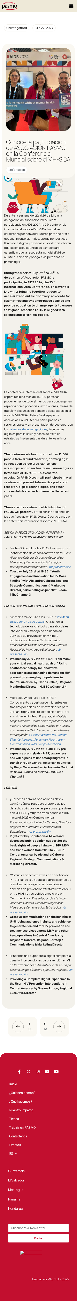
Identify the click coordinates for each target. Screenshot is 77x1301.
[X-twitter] (28, 1072)
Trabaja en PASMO (22, 1128)
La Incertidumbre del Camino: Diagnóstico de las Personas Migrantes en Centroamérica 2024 (38, 739)
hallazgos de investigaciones (28, 429)
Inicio (13, 1084)
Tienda (14, 1119)
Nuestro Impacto (21, 1110)
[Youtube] (56, 1072)
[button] (71, 6)
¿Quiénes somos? (22, 1093)
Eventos (15, 1145)
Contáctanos (18, 1136)
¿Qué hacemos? (20, 1102)
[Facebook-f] (19, 1072)
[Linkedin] (47, 1072)
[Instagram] (38, 1072)
